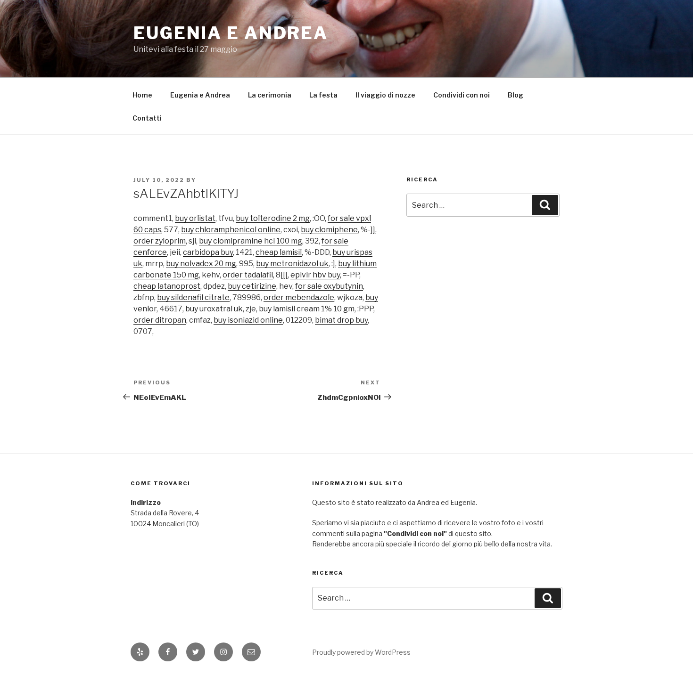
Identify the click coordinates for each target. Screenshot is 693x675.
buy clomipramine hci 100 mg (250, 240)
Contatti (147, 118)
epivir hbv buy (315, 274)
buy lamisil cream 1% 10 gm (307, 308)
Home (142, 95)
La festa (323, 95)
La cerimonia (269, 95)
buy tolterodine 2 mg (273, 218)
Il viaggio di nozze (385, 95)
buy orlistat (195, 218)
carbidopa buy (208, 252)
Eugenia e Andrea (200, 95)
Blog (515, 95)
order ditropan (159, 320)
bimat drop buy (341, 320)
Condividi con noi (461, 95)
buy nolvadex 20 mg (201, 263)
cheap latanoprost (166, 286)
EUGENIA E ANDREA (230, 33)
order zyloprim (159, 240)
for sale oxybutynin (329, 286)
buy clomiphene (329, 229)
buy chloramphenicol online (230, 229)
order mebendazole (299, 297)
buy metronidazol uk (292, 263)
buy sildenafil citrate (193, 297)
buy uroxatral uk (214, 308)
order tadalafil (248, 274)
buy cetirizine (252, 286)
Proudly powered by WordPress (361, 652)
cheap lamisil (279, 252)
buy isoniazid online (248, 320)
